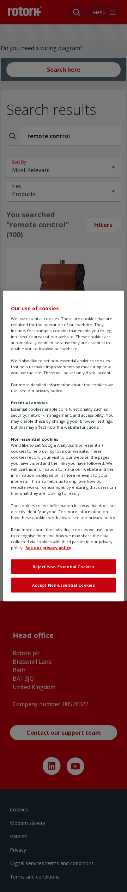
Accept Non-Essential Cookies (63, 585)
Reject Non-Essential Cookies (64, 566)
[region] (63, 446)
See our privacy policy (48, 547)
